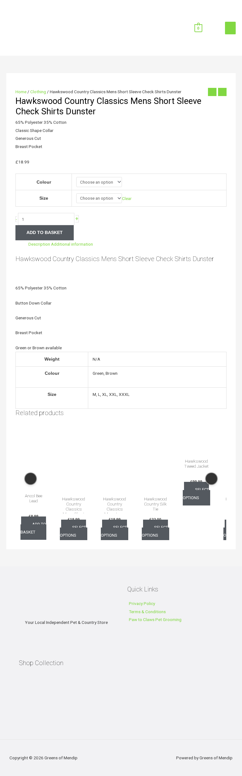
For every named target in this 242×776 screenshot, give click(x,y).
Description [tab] (39, 244)
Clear (127, 198)
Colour (44, 182)
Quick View (33, 484)
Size (43, 198)
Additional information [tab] (72, 244)
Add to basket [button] (33, 528)
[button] (210, 27)
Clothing (38, 91)
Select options (73, 531)
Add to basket (44, 232)
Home (20, 91)
